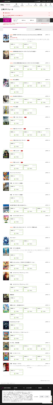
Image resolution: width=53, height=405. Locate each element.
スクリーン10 (20, 44)
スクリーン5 (20, 99)
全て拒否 (41, 396)
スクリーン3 (20, 265)
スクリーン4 (20, 186)
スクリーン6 (20, 54)
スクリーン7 (20, 66)
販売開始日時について (7, 17)
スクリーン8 (34, 44)
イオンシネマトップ (3, 383)
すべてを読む (29, 41)
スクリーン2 (47, 99)
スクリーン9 (34, 99)
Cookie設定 (36, 396)
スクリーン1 (20, 208)
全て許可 (46, 396)
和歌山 (8, 383)
